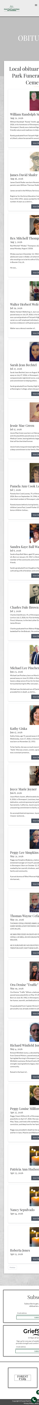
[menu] (36, 5)
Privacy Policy (28, 1403)
